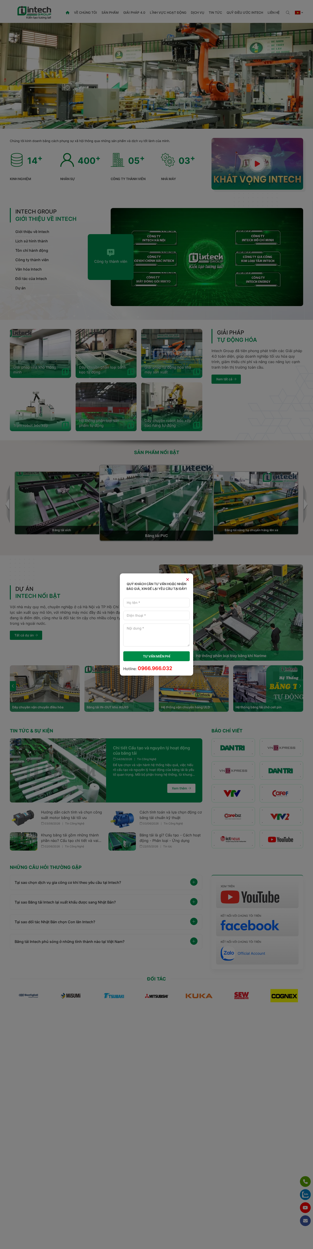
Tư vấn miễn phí (156, 656)
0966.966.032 (155, 668)
